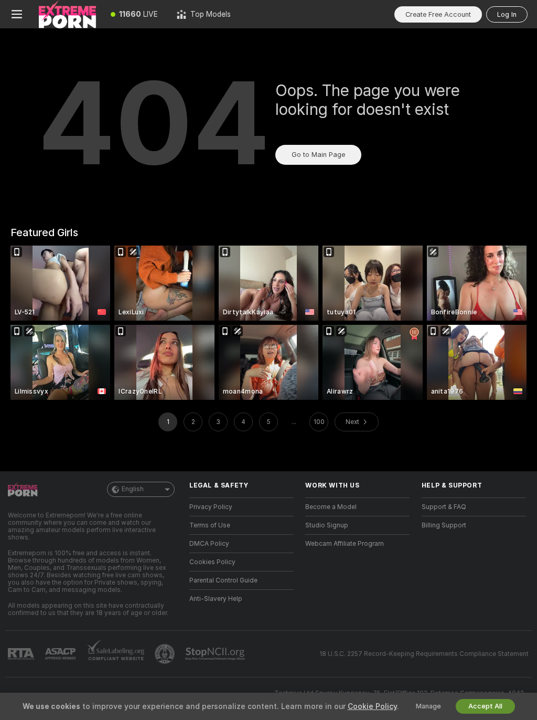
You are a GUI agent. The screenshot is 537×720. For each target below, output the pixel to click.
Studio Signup (326, 525)
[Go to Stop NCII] (216, 654)
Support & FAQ (444, 507)
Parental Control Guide (223, 580)
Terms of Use (209, 525)
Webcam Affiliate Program (344, 543)
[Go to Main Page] (67, 14)
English (133, 489)
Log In (507, 14)
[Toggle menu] (17, 14)
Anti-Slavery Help (215, 598)
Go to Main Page (318, 154)
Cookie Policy (372, 706)
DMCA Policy (209, 543)
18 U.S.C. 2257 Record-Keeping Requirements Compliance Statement (424, 654)
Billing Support (444, 525)
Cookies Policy (212, 562)
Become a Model (331, 507)
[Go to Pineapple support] (166, 654)
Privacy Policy (210, 507)
